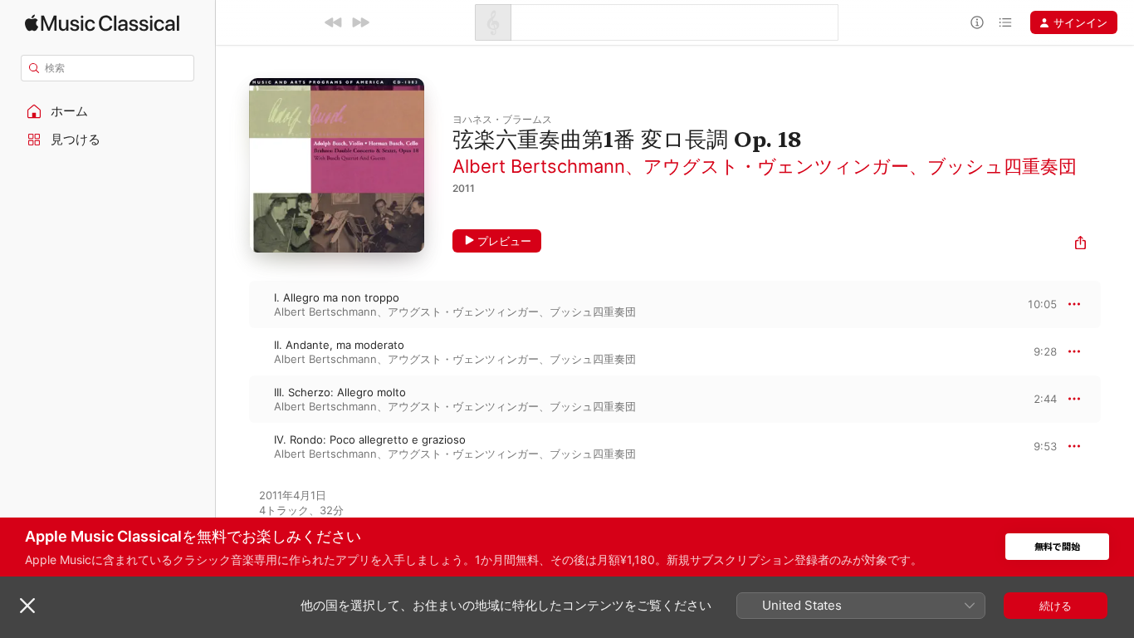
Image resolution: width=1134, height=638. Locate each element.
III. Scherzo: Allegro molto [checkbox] (340, 392)
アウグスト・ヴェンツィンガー (776, 166)
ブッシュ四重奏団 (1002, 166)
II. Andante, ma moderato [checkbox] (339, 344)
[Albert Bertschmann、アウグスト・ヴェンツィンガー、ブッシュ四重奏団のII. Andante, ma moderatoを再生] (232, 351)
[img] (102, 23)
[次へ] (360, 22)
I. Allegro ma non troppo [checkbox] (336, 297)
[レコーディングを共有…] (1080, 245)
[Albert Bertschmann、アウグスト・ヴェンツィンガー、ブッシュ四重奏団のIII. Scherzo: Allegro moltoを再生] (232, 398)
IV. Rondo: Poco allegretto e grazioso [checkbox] (370, 439)
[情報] (977, 22)
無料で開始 (1057, 547)
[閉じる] (27, 605)
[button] (108, 111)
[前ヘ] (333, 22)
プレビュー (504, 241)
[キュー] (1005, 22)
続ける (1055, 605)
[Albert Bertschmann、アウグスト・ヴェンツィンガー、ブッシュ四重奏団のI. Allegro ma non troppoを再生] (232, 304)
